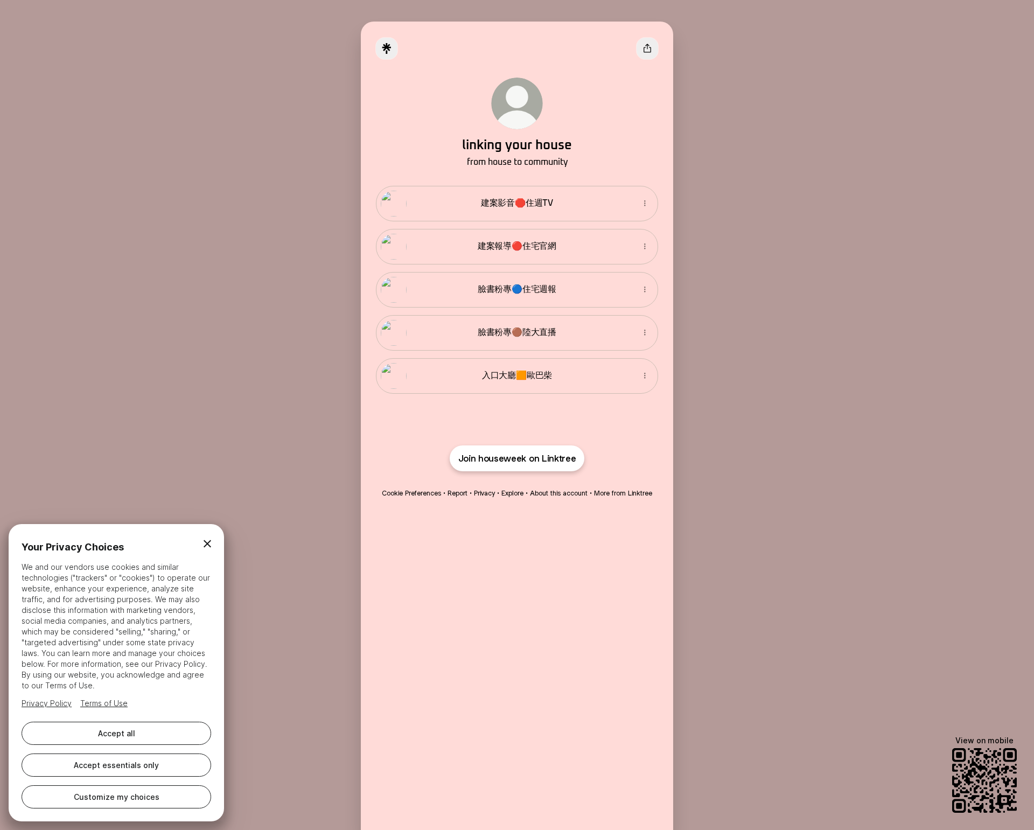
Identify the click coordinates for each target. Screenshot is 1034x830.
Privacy (484, 493)
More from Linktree (623, 493)
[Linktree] (386, 48)
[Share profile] (647, 48)
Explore (512, 493)
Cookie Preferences (411, 493)
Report (457, 493)
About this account (559, 493)
